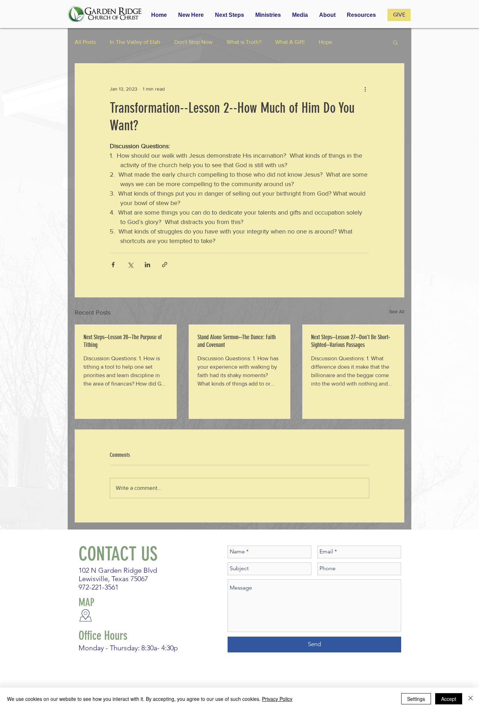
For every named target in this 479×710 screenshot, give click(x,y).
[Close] (470, 698)
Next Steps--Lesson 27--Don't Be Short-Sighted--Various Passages (350, 341)
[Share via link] (164, 264)
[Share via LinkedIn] (147, 264)
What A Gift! (290, 42)
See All (396, 311)
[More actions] (365, 89)
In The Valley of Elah (135, 42)
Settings (416, 698)
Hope (325, 42)
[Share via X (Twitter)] (130, 264)
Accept (448, 698)
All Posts (85, 42)
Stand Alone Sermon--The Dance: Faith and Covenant (236, 341)
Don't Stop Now (193, 42)
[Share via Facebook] (113, 264)
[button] (268, 15)
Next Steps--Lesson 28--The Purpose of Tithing (122, 341)
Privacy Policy (277, 698)
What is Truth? (244, 42)
